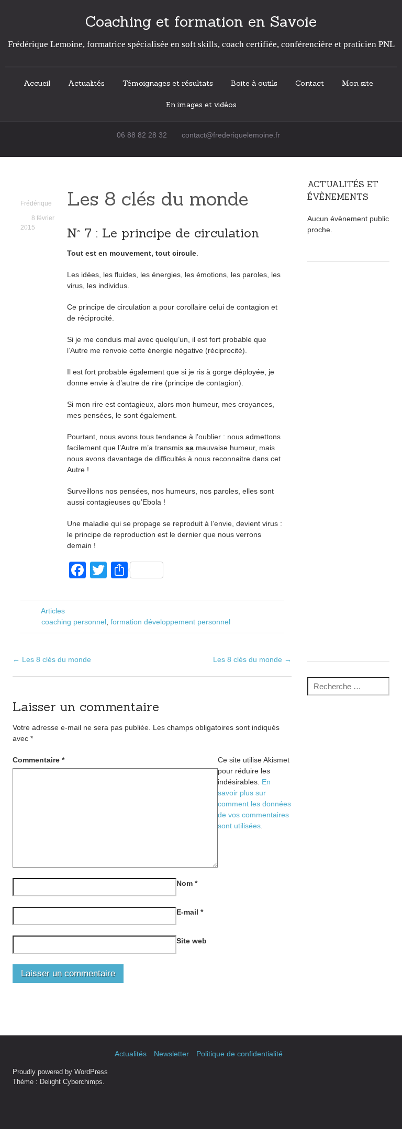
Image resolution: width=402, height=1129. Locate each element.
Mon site (357, 83)
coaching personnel (73, 622)
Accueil (37, 83)
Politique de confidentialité (239, 1054)
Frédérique (36, 203)
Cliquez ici (348, 630)
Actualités (86, 83)
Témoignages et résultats (167, 83)
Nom (186, 883)
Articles (53, 611)
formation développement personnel (170, 622)
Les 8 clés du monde (157, 199)
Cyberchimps (83, 1082)
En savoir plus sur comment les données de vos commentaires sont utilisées (254, 804)
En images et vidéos (201, 104)
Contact (309, 83)
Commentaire (38, 760)
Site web (191, 941)
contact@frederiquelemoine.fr (231, 135)
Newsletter (171, 1054)
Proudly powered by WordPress (60, 1072)
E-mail (189, 912)
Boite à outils (254, 83)
